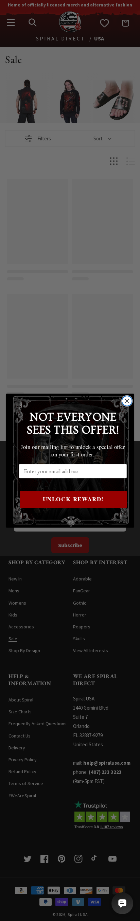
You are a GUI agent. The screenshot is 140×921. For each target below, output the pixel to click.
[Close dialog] (127, 401)
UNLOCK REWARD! (73, 499)
